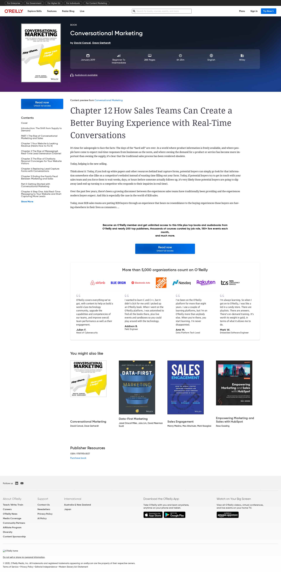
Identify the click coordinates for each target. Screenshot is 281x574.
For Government (33, 3)
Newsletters (43, 509)
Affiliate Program (12, 527)
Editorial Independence (46, 566)
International (72, 499)
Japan (67, 509)
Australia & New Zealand (77, 504)
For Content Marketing (96, 3)
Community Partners (14, 522)
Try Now (267, 11)
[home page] (14, 11)
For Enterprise (13, 3)
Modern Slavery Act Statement (73, 566)
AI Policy (42, 518)
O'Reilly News (10, 513)
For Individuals (73, 3)
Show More (27, 201)
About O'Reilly (12, 499)
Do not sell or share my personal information (24, 557)
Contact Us (43, 504)
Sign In (254, 11)
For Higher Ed (54, 3)
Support (42, 499)
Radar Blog (68, 11)
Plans (242, 11)
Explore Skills (35, 11)
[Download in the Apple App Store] (153, 517)
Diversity (7, 532)
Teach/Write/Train (13, 504)
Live (82, 11)
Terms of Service (10, 566)
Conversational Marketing (109, 100)
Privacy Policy (44, 513)
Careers (7, 509)
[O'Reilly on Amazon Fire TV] (228, 517)
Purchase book (78, 458)
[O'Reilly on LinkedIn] (16, 483)
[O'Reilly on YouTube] (21, 483)
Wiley (242, 59)
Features (51, 11)
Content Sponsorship (14, 536)
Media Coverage (12, 518)
